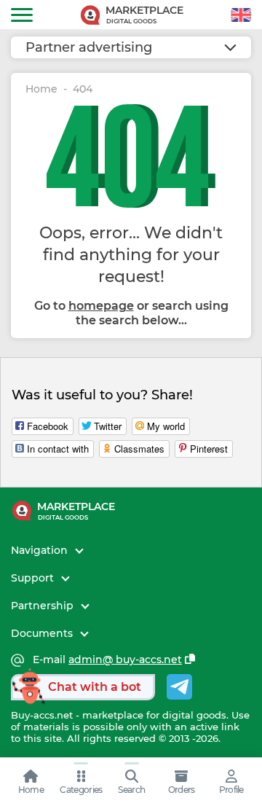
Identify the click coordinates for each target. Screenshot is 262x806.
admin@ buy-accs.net (125, 660)
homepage (101, 306)
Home (41, 89)
